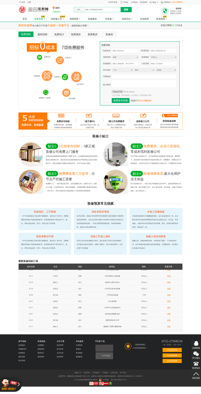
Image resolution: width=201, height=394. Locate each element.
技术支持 (60, 349)
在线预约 (41, 345)
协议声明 (60, 345)
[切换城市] (56, 12)
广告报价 (105, 373)
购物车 (145, 2)
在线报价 (134, 2)
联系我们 (87, 373)
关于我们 (123, 373)
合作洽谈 (60, 353)
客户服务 (153, 2)
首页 (25, 19)
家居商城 (161, 18)
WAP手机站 (106, 356)
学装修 (108, 19)
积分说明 (21, 360)
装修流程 (41, 349)
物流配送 (79, 357)
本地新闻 (144, 19)
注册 (29, 2)
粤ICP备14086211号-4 (118, 380)
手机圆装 (96, 373)
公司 (78, 10)
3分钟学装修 (112, 2)
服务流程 (21, 357)
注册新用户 (22, 349)
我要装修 (39, 18)
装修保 (109, 34)
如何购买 (21, 345)
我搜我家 (74, 19)
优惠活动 (126, 19)
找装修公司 (58, 18)
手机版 (125, 2)
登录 (23, 2)
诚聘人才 (78, 373)
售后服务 (79, 353)
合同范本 (79, 345)
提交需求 (60, 357)
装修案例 (92, 19)
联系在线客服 (172, 350)
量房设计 (41, 353)
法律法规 (114, 373)
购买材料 (41, 357)
